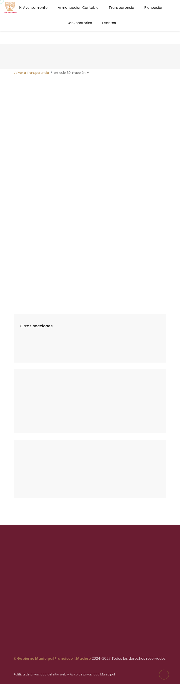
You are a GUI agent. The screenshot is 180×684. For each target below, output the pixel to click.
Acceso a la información (44, 393)
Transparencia (121, 7)
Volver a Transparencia (31, 73)
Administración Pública (33, 632)
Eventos (109, 22)
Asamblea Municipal (31, 623)
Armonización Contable (78, 7)
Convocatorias (79, 22)
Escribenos (34, 418)
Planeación (153, 7)
